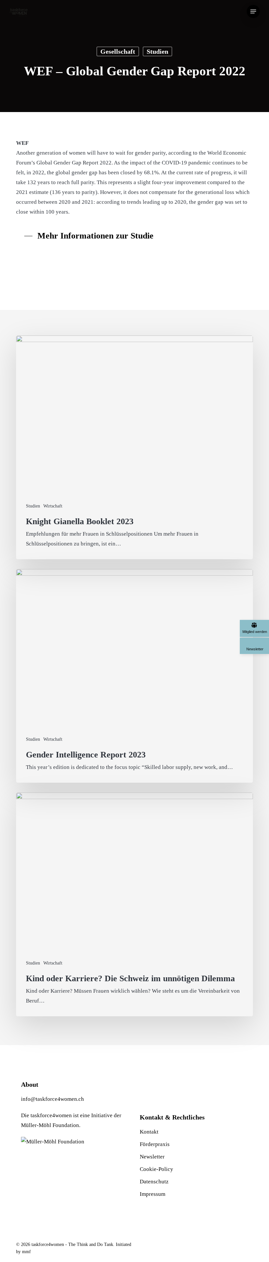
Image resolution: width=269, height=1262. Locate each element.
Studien (157, 51)
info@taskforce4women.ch (52, 1099)
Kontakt (149, 1132)
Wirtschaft (52, 506)
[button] (253, 11)
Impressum (152, 1194)
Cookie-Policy (156, 1169)
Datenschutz (154, 1181)
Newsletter (152, 1157)
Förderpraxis (155, 1144)
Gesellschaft (117, 51)
